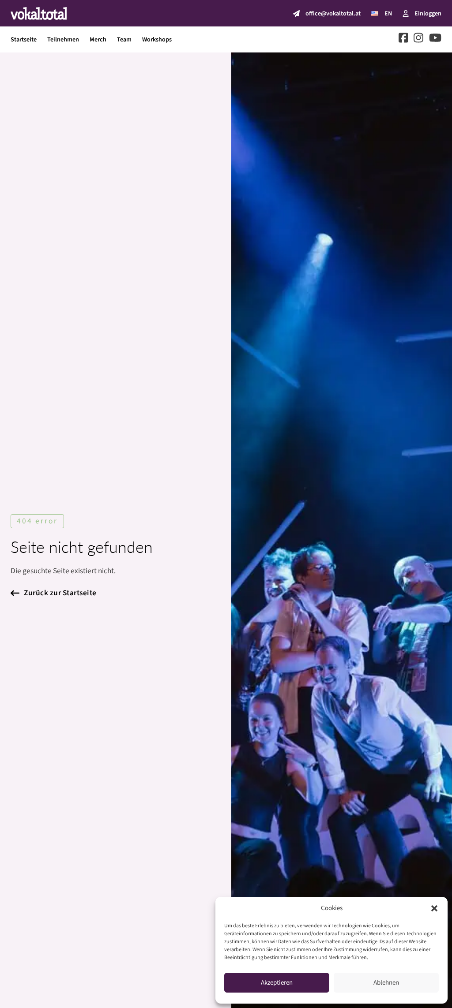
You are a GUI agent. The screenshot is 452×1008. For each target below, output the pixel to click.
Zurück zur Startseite (60, 592)
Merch (98, 39)
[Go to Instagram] (418, 39)
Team (124, 39)
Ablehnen (386, 982)
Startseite (24, 39)
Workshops (157, 39)
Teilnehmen (63, 39)
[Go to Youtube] (435, 39)
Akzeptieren (277, 982)
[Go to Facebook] (403, 39)
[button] (434, 908)
